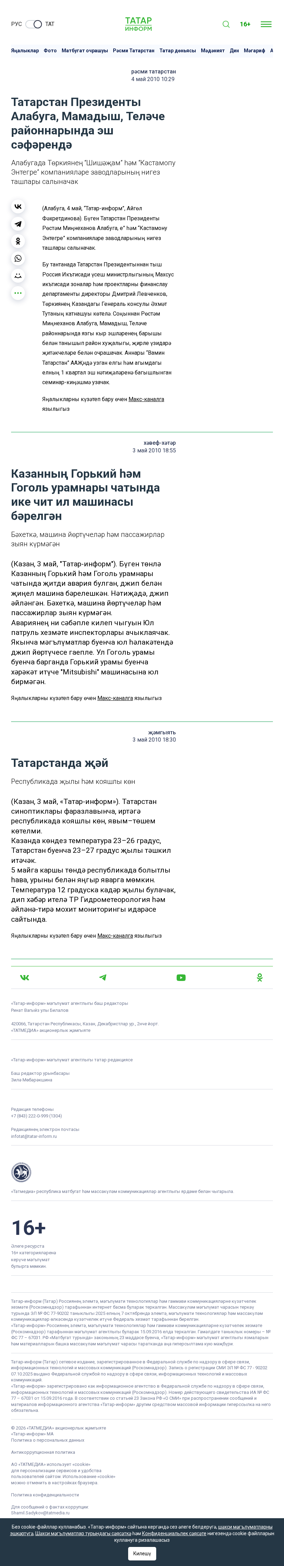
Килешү (142, 1553)
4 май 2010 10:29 (153, 79)
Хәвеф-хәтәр (160, 443)
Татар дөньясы (177, 50)
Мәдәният (213, 50)
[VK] (25, 978)
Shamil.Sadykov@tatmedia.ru (40, 1512)
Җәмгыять (162, 732)
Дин (234, 50)
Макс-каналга (146, 399)
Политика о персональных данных (47, 1440)
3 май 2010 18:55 (154, 450)
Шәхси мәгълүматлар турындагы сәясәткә (83, 1533)
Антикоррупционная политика (43, 1452)
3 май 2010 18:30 (154, 739)
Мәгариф (254, 50)
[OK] (259, 977)
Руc (16, 24)
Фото (50, 50)
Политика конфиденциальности (45, 1494)
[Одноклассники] (18, 241)
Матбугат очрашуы (85, 50)
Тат (49, 24)
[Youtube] (181, 977)
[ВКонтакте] (18, 206)
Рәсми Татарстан (133, 50)
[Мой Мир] (18, 276)
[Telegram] (18, 224)
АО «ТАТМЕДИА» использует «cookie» (50, 1464)
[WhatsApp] (18, 258)
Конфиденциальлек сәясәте (174, 1533)
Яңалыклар (25, 50)
